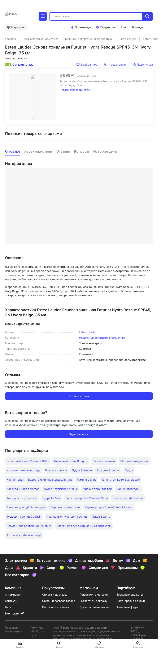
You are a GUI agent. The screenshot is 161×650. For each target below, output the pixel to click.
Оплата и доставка (54, 594)
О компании (13, 594)
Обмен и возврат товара (58, 601)
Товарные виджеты (130, 594)
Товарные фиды (127, 607)
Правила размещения (94, 607)
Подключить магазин (93, 594)
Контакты (11, 601)
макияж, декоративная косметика (102, 337)
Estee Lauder (87, 332)
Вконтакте (12, 613)
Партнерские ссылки (131, 601)
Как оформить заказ (55, 607)
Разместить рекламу (93, 601)
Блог (8, 607)
